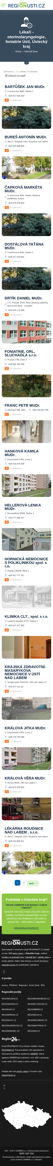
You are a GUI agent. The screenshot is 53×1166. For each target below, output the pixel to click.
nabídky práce (43, 957)
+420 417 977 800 (15, 625)
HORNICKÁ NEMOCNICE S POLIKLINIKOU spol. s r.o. (26, 562)
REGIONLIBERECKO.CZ (12, 1026)
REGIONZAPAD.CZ (10, 1004)
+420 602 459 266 (15, 364)
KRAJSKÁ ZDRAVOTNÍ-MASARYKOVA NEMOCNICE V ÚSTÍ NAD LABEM (25, 672)
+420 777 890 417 (15, 518)
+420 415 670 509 (15, 464)
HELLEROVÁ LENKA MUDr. (23, 507)
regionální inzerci (9, 965)
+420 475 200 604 (15, 787)
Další (31, 883)
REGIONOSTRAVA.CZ (37, 1026)
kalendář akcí (30, 957)
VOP (27, 1153)
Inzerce (5, 985)
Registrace (23, 985)
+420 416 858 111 (15, 841)
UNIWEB (34, 1054)
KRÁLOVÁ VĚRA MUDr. (25, 778)
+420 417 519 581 (15, 257)
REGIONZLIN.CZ (35, 1015)
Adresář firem (31, 51)
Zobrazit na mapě (16, 76)
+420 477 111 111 (15, 687)
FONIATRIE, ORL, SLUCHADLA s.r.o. (21, 353)
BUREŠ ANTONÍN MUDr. (26, 137)
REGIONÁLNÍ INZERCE (26, 928)
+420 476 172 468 (15, 310)
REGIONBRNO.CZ (35, 1009)
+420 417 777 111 (15, 575)
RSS (43, 985)
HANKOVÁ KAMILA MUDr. (22, 453)
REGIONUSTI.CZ (9, 1020)
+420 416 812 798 (39, 410)
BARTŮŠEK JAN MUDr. (25, 87)
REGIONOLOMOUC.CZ (37, 1020)
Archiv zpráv (34, 985)
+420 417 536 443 (15, 96)
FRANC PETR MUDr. (22, 405)
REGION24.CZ (34, 1031)
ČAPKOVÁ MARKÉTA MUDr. (23, 189)
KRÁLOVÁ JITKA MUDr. (25, 728)
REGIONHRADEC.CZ (11, 1031)
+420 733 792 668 (15, 737)
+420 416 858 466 (15, 146)
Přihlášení (13, 985)
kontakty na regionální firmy (13, 957)
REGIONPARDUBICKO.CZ (39, 999)
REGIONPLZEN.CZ (10, 999)
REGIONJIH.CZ (8, 1009)
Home (18, 51)
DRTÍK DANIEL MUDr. (23, 298)
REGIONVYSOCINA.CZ (37, 1004)
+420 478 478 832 (15, 203)
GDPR (21, 1153)
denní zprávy (18, 953)
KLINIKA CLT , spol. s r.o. (26, 616)
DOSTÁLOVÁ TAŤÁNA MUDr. (24, 246)
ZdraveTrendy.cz (8, 1075)
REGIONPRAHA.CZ (10, 1015)
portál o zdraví (22, 1071)
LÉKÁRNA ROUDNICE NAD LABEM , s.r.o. (24, 830)
